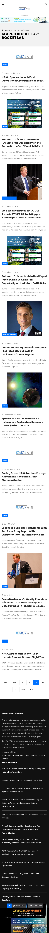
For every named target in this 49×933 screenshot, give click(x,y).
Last (31, 689)
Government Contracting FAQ (25, 755)
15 (22, 683)
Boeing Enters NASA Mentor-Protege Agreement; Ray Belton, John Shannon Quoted (24, 477)
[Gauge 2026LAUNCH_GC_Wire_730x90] (24, 20)
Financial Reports (9, 335)
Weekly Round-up (9, 198)
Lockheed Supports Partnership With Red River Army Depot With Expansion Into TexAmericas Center (24, 531)
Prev (14, 683)
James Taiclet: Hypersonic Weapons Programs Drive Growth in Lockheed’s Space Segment (24, 351)
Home (7, 30)
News (5, 64)
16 (29, 683)
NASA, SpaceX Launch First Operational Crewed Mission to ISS (23, 79)
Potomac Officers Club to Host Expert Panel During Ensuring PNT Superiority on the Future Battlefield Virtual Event (24, 281)
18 (43, 683)
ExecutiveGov (9, 762)
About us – (7, 755)
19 (15, 689)
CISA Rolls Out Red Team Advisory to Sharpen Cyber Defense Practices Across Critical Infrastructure (22, 803)
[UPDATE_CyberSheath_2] (28, 918)
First (5, 683)
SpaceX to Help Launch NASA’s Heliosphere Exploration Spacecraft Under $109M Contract (24, 422)
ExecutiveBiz (8, 833)
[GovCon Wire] (24, 9)
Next (23, 689)
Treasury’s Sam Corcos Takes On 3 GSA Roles (22, 780)
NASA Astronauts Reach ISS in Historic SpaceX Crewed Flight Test (23, 655)
